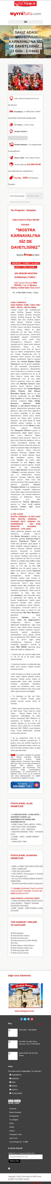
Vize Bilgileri (13, 1120)
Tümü (40, 1024)
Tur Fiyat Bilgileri (19, 202)
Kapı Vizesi (13, 1138)
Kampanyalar (14, 1116)
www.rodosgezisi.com (24, 1011)
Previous (39, 976)
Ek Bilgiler (33, 196)
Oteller (11, 1127)
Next (41, 976)
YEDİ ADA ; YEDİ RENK (28, 1030)
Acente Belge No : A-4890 (18, 1142)
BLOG (11, 1123)
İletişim (12, 1131)
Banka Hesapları (15, 1112)
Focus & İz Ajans (36, 1183)
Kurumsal (12, 1109)
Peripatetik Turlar (15, 1134)
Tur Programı (17, 196)
